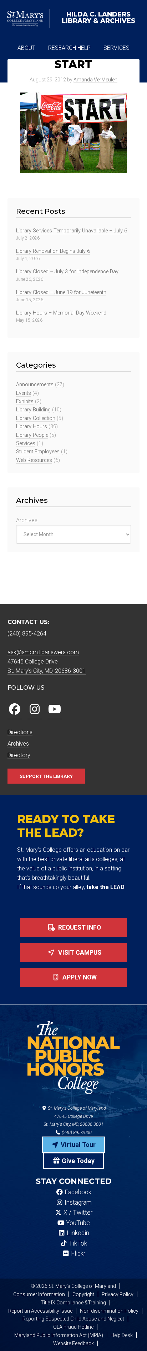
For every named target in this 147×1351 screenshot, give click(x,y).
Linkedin (77, 1233)
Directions (19, 732)
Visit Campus (79, 952)
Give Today (77, 1161)
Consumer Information (39, 1294)
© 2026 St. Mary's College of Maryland (73, 1286)
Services (25, 443)
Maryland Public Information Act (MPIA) (58, 1335)
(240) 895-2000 (76, 1132)
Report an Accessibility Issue (40, 1311)
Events (23, 393)
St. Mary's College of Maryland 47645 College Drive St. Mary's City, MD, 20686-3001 (75, 1116)
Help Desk (122, 1335)
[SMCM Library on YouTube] (54, 709)
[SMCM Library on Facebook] (14, 709)
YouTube (77, 1223)
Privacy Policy (117, 1294)
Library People (32, 435)
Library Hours (31, 427)
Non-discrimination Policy (109, 1311)
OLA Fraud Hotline (73, 1327)
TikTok (77, 1243)
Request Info (79, 927)
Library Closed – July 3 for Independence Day (67, 272)
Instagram (77, 1202)
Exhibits (25, 401)
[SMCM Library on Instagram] (34, 709)
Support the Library (46, 776)
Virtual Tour (77, 1144)
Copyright (83, 1294)
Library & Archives (98, 17)
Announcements (35, 385)
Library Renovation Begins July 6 (53, 251)
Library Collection (35, 418)
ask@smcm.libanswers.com (43, 652)
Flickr (77, 1253)
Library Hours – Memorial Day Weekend (61, 313)
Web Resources (34, 460)
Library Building (33, 410)
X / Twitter (77, 1212)
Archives (26, 520)
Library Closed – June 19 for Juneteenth (61, 292)
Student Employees (38, 452)
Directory (18, 755)
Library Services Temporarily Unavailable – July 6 (71, 231)
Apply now (79, 977)
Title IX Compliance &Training (73, 1302)
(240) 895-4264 (26, 633)
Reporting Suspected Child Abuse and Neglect (73, 1319)
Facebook (77, 1192)
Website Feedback (73, 1343)
